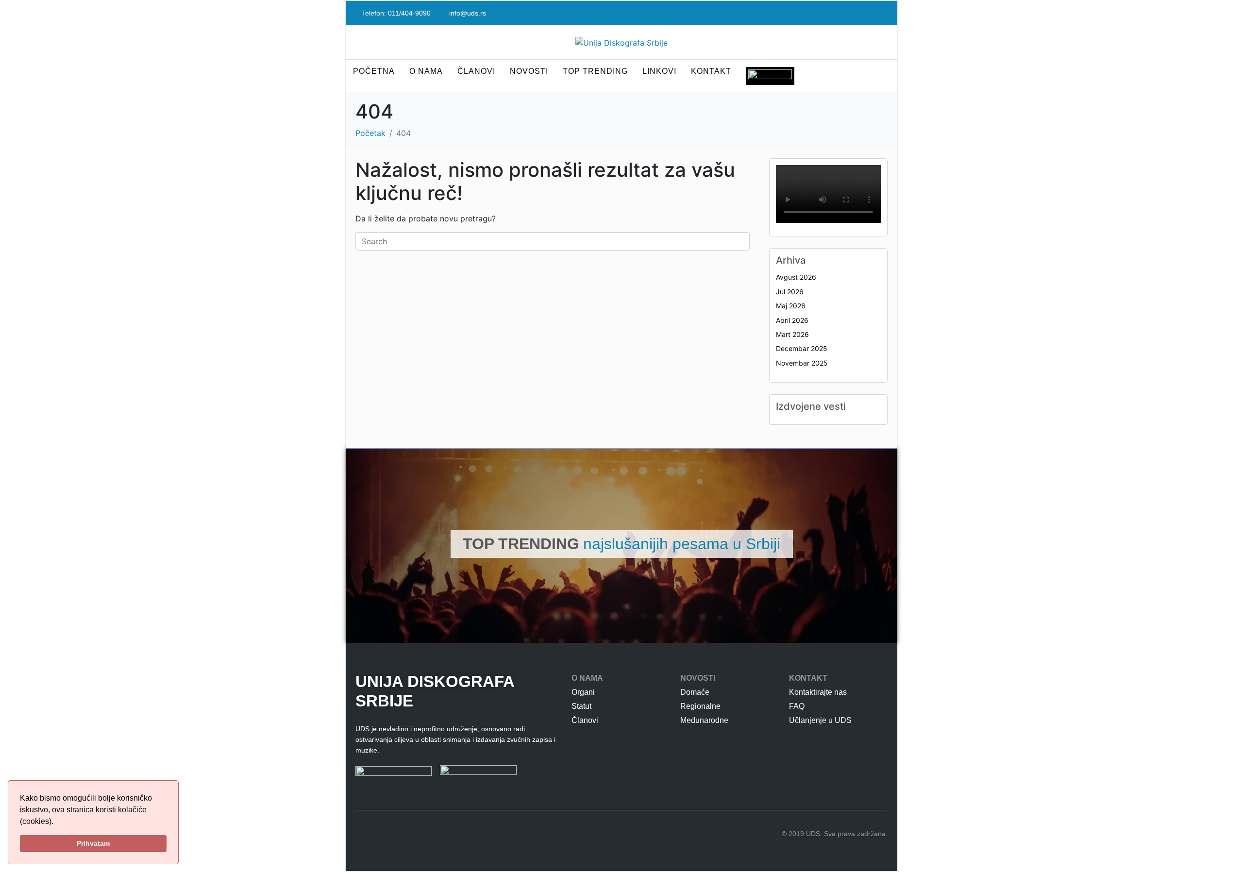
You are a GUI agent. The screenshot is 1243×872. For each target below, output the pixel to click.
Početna (374, 71)
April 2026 (792, 320)
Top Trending (595, 71)
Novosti (529, 71)
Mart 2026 (792, 334)
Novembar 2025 (802, 363)
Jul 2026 (790, 291)
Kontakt (711, 71)
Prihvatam (93, 843)
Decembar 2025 (801, 348)
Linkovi (659, 71)
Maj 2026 (791, 306)
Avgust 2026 (796, 277)
